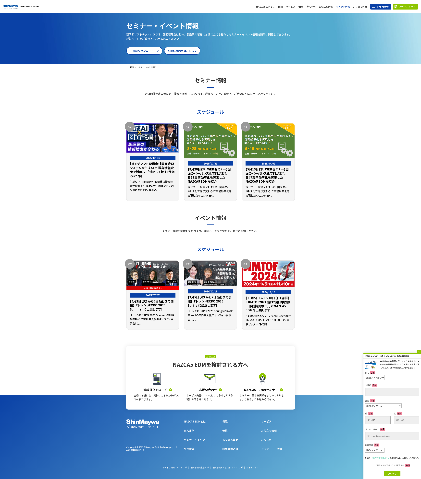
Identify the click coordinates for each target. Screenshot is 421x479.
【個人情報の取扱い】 (380, 457)
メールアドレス (374, 429)
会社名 (370, 385)
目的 (369, 372)
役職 (369, 400)
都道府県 (371, 445)
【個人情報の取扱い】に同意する (392, 465)
